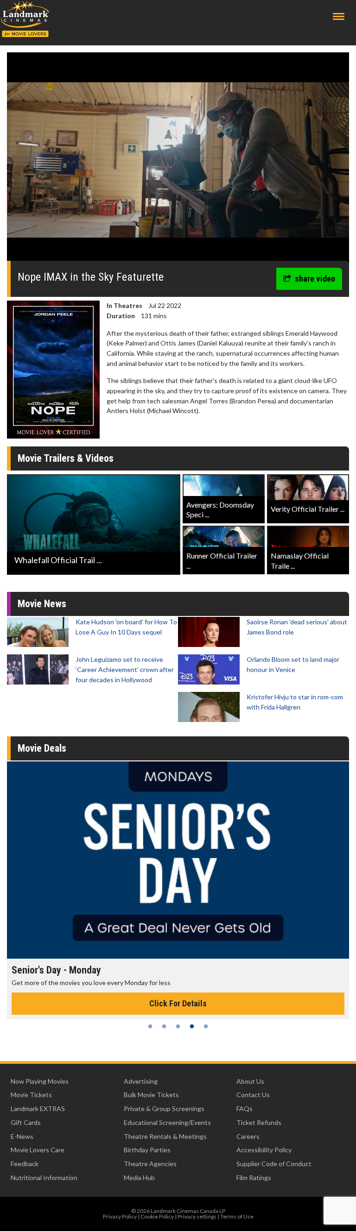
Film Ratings (253, 1177)
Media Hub (139, 1177)
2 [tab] (164, 1026)
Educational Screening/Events (167, 1122)
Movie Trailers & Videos (66, 458)
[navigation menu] (338, 16)
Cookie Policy (157, 1216)
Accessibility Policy (264, 1150)
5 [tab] (205, 1026)
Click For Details (178, 1003)
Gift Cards (26, 1122)
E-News (22, 1136)
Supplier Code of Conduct (274, 1164)
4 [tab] (192, 1026)
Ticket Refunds (258, 1122)
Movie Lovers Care (37, 1150)
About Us (250, 1081)
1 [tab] (150, 1026)
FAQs (244, 1108)
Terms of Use (237, 1216)
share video (315, 278)
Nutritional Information (44, 1177)
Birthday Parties (147, 1150)
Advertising (141, 1081)
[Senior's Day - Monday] (178, 860)
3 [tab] (178, 1026)
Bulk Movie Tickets (151, 1095)
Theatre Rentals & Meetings (165, 1136)
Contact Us (253, 1095)
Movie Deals (42, 748)
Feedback (24, 1164)
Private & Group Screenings (164, 1108)
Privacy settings (197, 1216)
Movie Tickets (31, 1095)
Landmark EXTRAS (38, 1108)
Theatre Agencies (150, 1164)
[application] (178, 160)
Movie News (42, 603)
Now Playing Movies (40, 1081)
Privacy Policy (120, 1216)
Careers (248, 1136)
